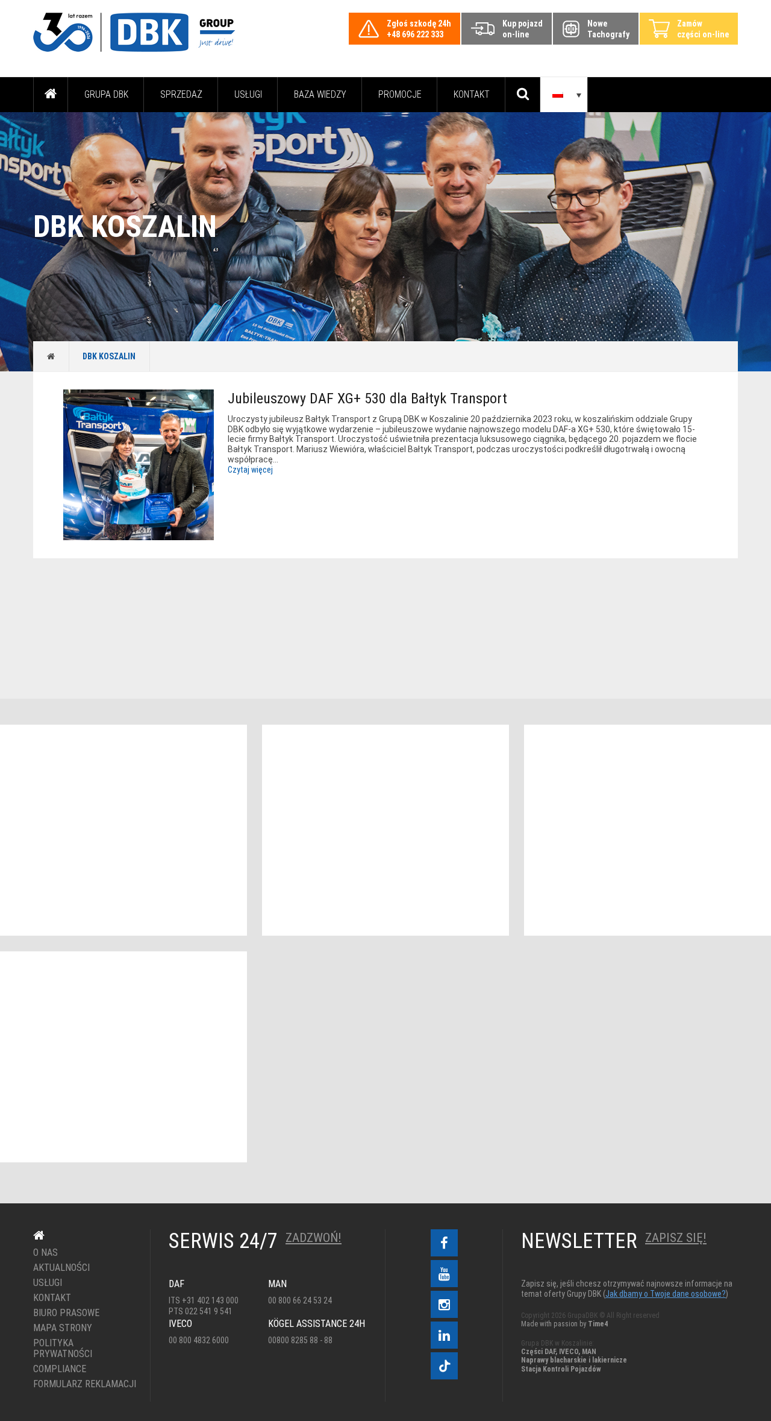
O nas (45, 1252)
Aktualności (61, 1267)
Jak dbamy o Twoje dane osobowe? (665, 1294)
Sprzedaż (181, 94)
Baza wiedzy (320, 94)
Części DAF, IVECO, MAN (558, 1351)
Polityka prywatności (62, 1349)
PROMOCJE (400, 94)
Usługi (248, 94)
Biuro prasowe (66, 1313)
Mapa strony (62, 1328)
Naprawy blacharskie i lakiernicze (574, 1360)
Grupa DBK (106, 94)
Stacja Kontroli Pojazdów (561, 1369)
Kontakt (472, 94)
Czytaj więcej (250, 469)
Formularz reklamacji (83, 1384)
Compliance (59, 1369)
